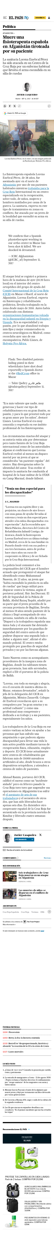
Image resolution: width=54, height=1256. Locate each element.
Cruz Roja (25, 912)
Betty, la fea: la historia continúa (24, 1038)
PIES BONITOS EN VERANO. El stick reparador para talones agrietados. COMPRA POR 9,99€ (37, 1220)
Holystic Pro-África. (15, 343)
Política (9, 27)
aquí (42, 931)
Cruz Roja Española (11, 912)
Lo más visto (9, 1064)
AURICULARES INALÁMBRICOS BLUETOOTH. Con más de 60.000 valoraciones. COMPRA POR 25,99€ (38, 1189)
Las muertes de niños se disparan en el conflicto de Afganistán (33, 893)
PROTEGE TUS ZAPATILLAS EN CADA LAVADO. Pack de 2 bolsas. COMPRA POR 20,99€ (27, 1178)
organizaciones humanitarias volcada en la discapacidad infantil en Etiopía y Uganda (27, 318)
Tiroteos (34, 912)
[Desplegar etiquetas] (49, 912)
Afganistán (8, 33)
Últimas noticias (11, 1027)
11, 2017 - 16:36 (30, 99)
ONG (42, 912)
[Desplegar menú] (5, 17)
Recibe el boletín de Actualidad (19, 850)
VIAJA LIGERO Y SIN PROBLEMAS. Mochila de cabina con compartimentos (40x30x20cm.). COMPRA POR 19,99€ (38, 1206)
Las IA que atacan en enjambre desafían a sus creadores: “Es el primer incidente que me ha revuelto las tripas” (28, 1109)
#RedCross (22, 373)
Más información (9, 925)
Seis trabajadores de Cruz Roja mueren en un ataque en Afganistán (33, 875)
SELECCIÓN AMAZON (27, 1139)
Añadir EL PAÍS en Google (16, 113)
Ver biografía (21, 839)
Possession (14, 1032)
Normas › (47, 858)
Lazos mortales (16, 1051)
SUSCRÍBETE (40, 18)
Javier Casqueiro (27, 94)
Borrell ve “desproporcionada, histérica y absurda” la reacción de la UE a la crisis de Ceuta (26, 1044)
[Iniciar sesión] (49, 17)
